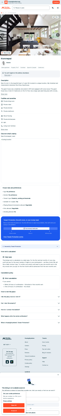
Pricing (44, 345)
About (26, 342)
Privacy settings (7, 401)
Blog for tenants (46, 352)
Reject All (13, 405)
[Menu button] (57, 7)
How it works (45, 342)
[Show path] (6, 13)
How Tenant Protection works (13, 237)
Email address (5, 395)
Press (26, 349)
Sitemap (27, 366)
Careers (27, 345)
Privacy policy (28, 359)
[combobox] (7, 344)
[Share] (53, 17)
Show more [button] (7, 75)
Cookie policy (28, 363)
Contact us (45, 365)
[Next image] (58, 35)
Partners (27, 352)
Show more (4, 94)
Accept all (14, 410)
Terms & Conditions (30, 356)
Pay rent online (46, 349)
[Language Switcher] (52, 7)
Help (43, 361)
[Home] (6, 8)
